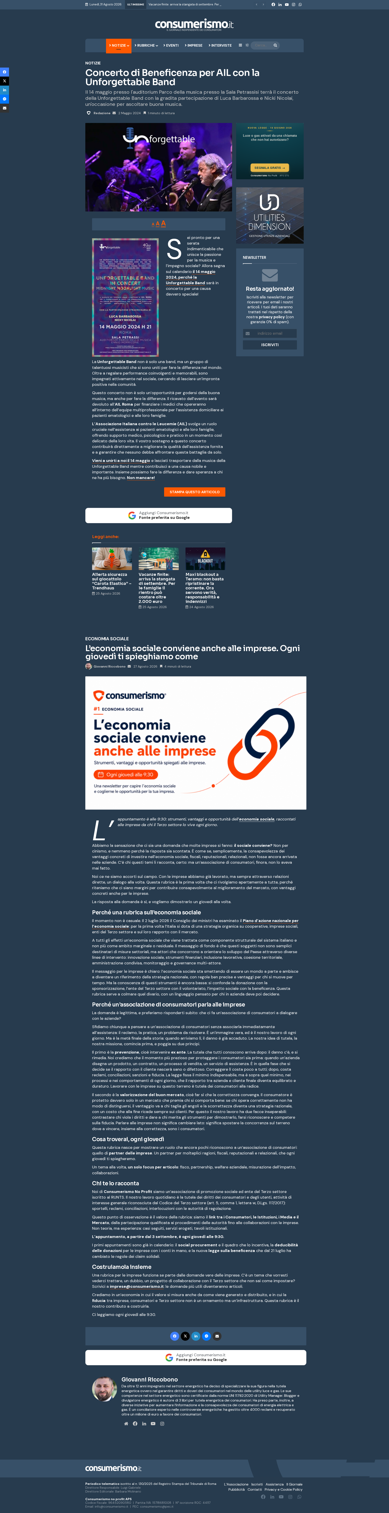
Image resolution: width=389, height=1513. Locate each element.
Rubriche (145, 45)
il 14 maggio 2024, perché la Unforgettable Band (190, 277)
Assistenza (275, 1484)
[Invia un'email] (114, 113)
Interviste (221, 45)
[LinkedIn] (4, 90)
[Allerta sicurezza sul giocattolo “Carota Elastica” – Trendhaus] (112, 558)
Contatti (255, 1489)
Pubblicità (236, 1489)
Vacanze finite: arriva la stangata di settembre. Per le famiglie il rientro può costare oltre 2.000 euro (218, 4)
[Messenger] (4, 99)
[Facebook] (4, 72)
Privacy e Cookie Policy (284, 1489)
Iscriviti (257, 1484)
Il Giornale (295, 1484)
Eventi (172, 45)
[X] (4, 81)
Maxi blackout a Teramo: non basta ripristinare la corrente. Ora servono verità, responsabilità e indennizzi (204, 588)
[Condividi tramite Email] (4, 108)
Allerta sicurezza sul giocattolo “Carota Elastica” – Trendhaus (111, 581)
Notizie (118, 45)
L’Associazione (236, 1484)
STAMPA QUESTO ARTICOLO (195, 492)
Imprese (194, 45)
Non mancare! (141, 477)
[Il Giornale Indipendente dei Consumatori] (194, 24)
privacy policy (272, 316)
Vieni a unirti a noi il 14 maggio (121, 460)
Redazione (102, 113)
